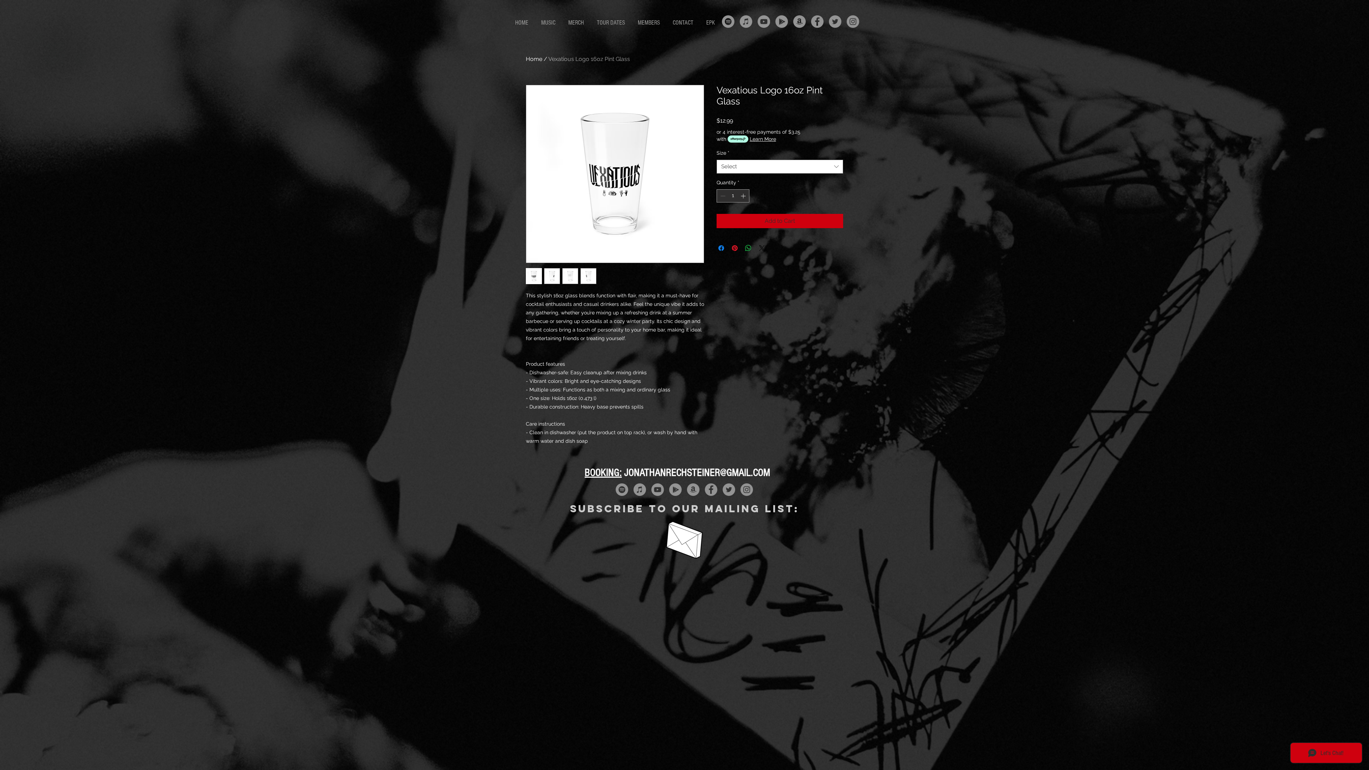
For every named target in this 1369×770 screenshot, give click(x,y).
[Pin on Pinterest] (734, 248)
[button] (549, 23)
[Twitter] (835, 21)
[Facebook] (817, 21)
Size (723, 153)
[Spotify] (728, 21)
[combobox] (780, 167)
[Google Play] (781, 21)
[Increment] (743, 196)
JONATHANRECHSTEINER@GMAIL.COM (697, 473)
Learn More (763, 139)
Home (534, 59)
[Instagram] (853, 21)
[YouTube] (764, 21)
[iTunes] (746, 21)
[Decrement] (722, 196)
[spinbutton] (733, 196)
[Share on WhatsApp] (748, 248)
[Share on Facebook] (721, 248)
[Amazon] (799, 21)
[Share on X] (762, 248)
